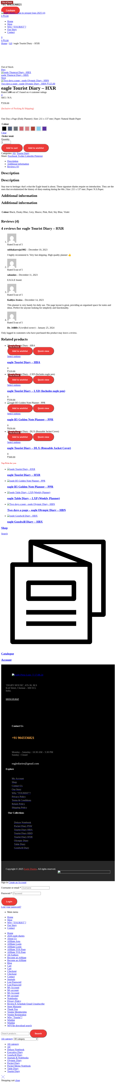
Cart (9, 965)
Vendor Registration (16, 1014)
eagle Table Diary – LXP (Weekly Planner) (33, 498)
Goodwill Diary (14, 1055)
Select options (14, 356)
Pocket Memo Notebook (19, 1066)
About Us (12, 938)
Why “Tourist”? (14, 1017)
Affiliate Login (14, 944)
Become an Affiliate (16, 957)
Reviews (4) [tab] (10, 221)
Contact (11, 928)
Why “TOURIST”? (16, 922)
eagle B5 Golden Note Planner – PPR (30, 419)
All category (13, 1044)
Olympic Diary (14, 1060)
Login (9, 901)
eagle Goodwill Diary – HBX (25, 521)
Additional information (18, 164)
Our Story (12, 925)
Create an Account (17, 882)
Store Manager (14, 1006)
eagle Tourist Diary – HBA (23, 362)
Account (6, 659)
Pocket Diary (13, 1063)
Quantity (5, 139)
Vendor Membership (17, 1012)
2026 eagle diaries (15, 936)
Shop (4, 527)
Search (38, 1033)
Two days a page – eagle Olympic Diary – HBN (36, 510)
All (10, 43)
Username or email (11, 887)
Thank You (12, 1009)
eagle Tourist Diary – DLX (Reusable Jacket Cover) (39, 448)
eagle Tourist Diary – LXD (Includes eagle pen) (36, 391)
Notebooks (12, 998)
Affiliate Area (13, 941)
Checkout (11, 971)
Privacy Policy (14, 1001)
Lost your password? (11, 907)
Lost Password (14, 982)
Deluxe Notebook (15, 1049)
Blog (9, 963)
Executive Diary (15, 1052)
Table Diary (13, 1068)
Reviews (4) (13, 166)
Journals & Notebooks (18, 1057)
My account (13, 990)
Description (12, 161)
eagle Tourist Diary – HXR (23, 475)
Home (4, 43)
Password (6, 893)
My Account (13, 987)
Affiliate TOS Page (16, 949)
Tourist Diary (23, 153)
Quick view (43, 351)
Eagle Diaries (30, 869)
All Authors (12, 955)
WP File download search (19, 1025)
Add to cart (12, 148)
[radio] (4, 128)
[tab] (61, 161)
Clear (3, 133)
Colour (5, 124)
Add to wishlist (36, 148)
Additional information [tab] (19, 196)
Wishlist (11, 1020)
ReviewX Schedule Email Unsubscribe (26, 1004)
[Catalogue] (58, 648)
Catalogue (7, 653)
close (17, 1080)
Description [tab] (10, 173)
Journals (11, 979)
